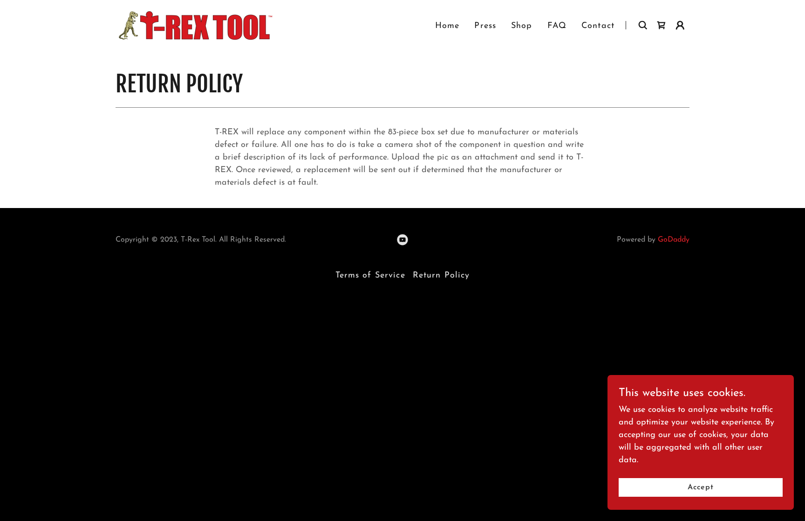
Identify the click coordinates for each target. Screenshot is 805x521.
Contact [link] (597, 26)
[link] (194, 25)
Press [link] (485, 26)
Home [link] (447, 26)
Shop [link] (521, 26)
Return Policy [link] (441, 275)
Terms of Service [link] (370, 275)
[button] (680, 25)
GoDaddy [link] (673, 239)
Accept (701, 487)
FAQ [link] (556, 26)
